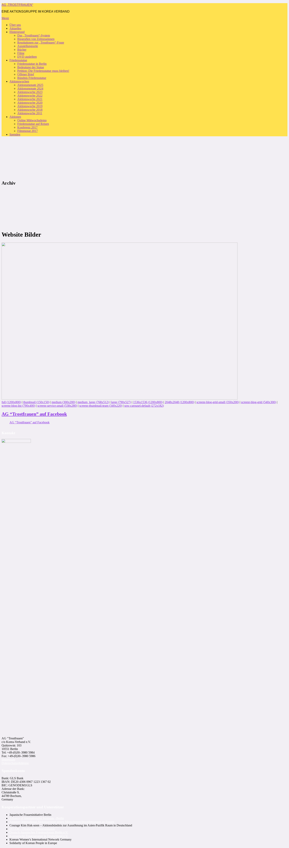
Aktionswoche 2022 (29, 95)
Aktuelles (15, 28)
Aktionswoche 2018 (29, 109)
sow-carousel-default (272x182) (144, 405)
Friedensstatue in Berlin (32, 63)
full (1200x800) (11, 402)
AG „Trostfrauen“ (17, 4)
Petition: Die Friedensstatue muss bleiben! (43, 70)
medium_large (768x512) (93, 402)
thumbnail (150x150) (36, 402)
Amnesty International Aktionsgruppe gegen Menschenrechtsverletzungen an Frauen (61, 821)
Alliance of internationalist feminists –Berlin (36, 818)
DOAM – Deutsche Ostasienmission (32, 829)
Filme (20, 53)
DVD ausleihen (27, 56)
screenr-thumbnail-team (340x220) (100, 405)
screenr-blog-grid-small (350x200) (217, 402)
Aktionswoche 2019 (29, 106)
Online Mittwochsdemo (32, 120)
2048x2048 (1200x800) (179, 402)
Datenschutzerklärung (15, 763)
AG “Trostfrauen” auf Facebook (34, 414)
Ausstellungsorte (27, 46)
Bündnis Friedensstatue (31, 78)
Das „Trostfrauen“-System (33, 35)
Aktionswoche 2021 (29, 99)
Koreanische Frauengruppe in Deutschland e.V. (38, 836)
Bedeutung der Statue (30, 67)
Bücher (21, 49)
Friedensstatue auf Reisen (33, 123)
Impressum (8, 759)
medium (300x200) (63, 402)
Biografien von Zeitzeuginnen (35, 39)
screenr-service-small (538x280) (57, 405)
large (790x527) (121, 402)
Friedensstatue (18, 60)
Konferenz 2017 (27, 127)
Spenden (14, 134)
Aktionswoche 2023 (29, 92)
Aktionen (15, 116)
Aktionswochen (19, 81)
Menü (5, 18)
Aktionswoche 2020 (29, 102)
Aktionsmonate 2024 (30, 88)
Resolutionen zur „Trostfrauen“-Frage (40, 42)
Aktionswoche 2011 (29, 113)
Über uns (15, 25)
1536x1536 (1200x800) (148, 402)
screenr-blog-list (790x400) (18, 405)
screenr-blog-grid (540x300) (258, 402)
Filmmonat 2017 (27, 131)
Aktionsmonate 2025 (30, 85)
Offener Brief (25, 74)
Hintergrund (17, 32)
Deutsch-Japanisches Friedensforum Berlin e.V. (38, 832)
